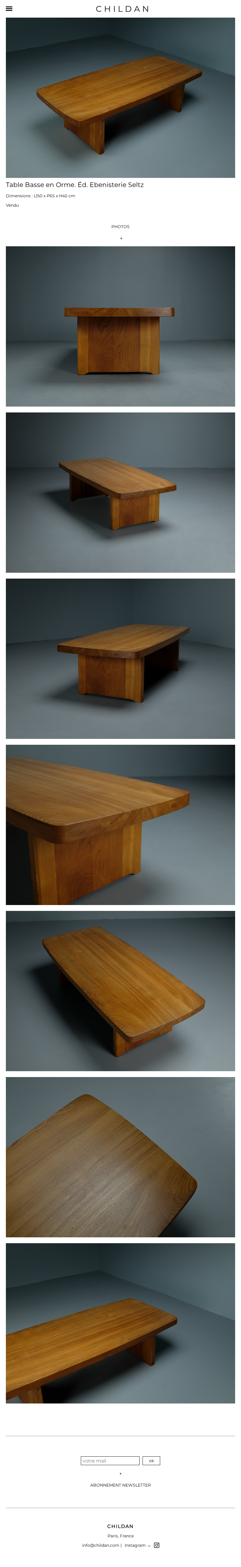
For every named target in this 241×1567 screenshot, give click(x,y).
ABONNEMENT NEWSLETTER (120, 1485)
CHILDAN (123, 9)
